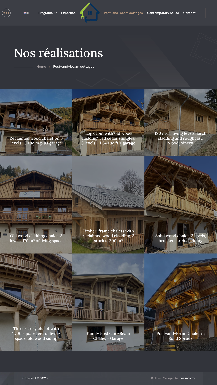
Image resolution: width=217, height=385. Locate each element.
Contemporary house (163, 13)
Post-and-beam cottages (123, 13)
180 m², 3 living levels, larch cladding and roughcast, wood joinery (180, 138)
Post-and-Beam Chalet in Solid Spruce (180, 336)
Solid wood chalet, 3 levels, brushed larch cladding (180, 238)
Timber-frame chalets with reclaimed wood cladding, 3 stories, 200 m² (108, 236)
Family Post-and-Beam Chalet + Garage (108, 336)
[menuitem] (25, 13)
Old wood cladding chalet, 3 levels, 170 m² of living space (36, 238)
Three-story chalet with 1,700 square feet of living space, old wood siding (36, 333)
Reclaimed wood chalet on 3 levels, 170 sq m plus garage (36, 141)
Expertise (68, 13)
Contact (189, 13)
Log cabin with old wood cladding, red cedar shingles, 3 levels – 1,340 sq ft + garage (108, 138)
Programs (45, 13)
